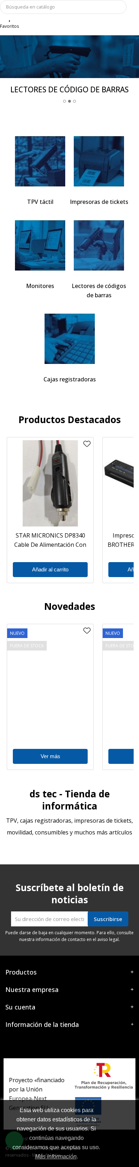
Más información (56, 1156)
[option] (69, 71)
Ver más (50, 756)
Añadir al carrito (50, 569)
